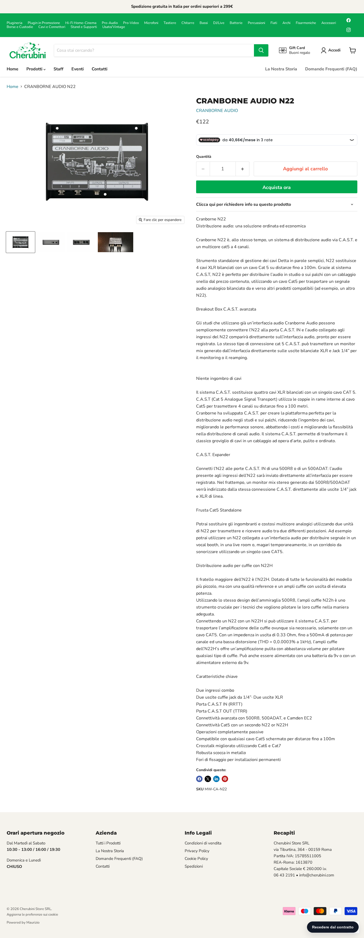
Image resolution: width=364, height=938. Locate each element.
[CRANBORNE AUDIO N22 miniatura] (20, 242)
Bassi (204, 23)
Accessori (328, 23)
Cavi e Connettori (51, 27)
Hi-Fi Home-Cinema (80, 23)
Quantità (203, 157)
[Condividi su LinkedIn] (216, 779)
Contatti (99, 69)
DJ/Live (218, 23)
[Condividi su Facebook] (199, 779)
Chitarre (187, 23)
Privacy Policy (197, 851)
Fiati (273, 23)
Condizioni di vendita (203, 843)
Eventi (77, 69)
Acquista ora (276, 187)
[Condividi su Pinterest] (225, 779)
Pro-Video (131, 23)
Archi (286, 23)
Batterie (236, 23)
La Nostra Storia (281, 69)
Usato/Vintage (113, 27)
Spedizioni (194, 866)
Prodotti (34, 69)
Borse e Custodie (20, 27)
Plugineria (14, 23)
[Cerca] (261, 50)
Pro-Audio (110, 23)
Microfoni (151, 23)
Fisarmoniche (306, 23)
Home (12, 69)
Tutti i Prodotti (108, 843)
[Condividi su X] (208, 779)
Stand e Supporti (84, 27)
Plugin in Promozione (44, 23)
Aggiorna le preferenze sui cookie (32, 914)
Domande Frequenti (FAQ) (331, 69)
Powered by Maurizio (23, 922)
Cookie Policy (196, 858)
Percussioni (256, 23)
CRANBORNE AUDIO (217, 111)
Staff (58, 69)
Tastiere (170, 23)
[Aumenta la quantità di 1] (242, 169)
